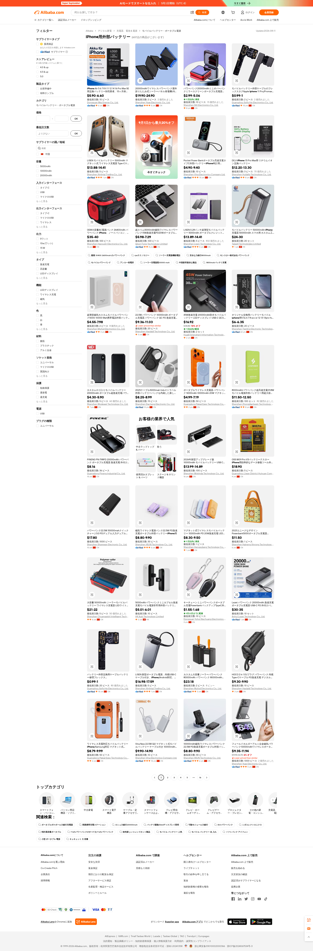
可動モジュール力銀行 (198, 825)
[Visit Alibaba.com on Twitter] (246, 899)
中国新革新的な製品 (188, 262)
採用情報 (45, 880)
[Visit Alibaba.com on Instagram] (253, 899)
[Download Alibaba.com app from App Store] (237, 921)
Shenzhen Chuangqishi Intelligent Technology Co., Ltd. (108, 616)
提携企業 (235, 886)
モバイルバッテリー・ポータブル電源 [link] (161, 30)
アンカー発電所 (127, 262)
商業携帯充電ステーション (94, 825)
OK (76, 118)
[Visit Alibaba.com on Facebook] (233, 899)
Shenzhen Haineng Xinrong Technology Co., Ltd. (253, 544)
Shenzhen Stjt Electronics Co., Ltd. (201, 105)
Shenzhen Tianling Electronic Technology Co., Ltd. (253, 329)
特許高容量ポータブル (51, 832)
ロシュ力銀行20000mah (126, 825)
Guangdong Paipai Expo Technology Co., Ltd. (205, 404)
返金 (186, 880)
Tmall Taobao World (140, 936)
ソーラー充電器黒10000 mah (156, 262)
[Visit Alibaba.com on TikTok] (266, 899)
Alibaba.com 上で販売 (242, 862)
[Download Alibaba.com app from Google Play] (261, 921)
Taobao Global (170, 936)
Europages (203, 936)
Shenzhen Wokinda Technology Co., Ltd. (204, 473)
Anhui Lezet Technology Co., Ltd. (248, 616)
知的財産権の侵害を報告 (196, 886)
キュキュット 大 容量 (79, 839)
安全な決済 (94, 862)
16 (200, 777)
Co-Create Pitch (49, 868)
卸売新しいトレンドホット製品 (136, 832)
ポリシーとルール (97, 893)
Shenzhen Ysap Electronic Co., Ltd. (152, 102)
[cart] (233, 13)
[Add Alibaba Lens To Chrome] (86, 921)
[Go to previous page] (154, 777)
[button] (192, 12)
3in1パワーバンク (225, 825)
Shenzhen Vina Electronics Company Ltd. (204, 174)
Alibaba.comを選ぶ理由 (53, 862)
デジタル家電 (105, 30)
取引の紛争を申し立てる (196, 874)
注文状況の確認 (239, 874)
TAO (182, 936)
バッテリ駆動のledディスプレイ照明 (163, 825)
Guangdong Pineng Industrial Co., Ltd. (106, 473)
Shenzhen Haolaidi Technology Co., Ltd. (155, 331)
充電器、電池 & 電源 (127, 30)
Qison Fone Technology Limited (151, 244)
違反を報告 (189, 893)
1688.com (123, 936)
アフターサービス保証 (99, 880)
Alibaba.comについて (52, 855)
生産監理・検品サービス (100, 886)
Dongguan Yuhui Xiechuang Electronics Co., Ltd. (205, 619)
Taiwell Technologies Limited (246, 244)
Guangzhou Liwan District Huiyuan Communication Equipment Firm (253, 473)
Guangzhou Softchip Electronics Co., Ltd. (252, 102)
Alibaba (89, 30)
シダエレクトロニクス (252, 825)
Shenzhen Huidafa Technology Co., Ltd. (251, 174)
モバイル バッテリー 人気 (171, 832)
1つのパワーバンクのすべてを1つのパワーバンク (92, 832)
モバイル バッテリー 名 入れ (204, 832)
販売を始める (238, 868)
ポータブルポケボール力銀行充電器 (57, 825)
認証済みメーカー (145, 862)
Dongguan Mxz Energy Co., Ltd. (102, 102)
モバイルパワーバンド (101, 262)
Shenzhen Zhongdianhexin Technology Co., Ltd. (253, 404)
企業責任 (45, 874)
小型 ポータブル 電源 (51, 839)
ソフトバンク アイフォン (237, 832)
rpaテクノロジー (141, 255)
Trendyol (191, 936)
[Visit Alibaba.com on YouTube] (259, 899)
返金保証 (92, 868)
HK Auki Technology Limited (149, 616)
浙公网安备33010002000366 (209, 946)
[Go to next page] (207, 777)
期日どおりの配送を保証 (100, 874)
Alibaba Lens (47, 921)
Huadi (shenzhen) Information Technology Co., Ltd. (205, 334)
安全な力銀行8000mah (200, 255)
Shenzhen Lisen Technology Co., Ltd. (202, 244)
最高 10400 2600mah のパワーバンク (108, 255)
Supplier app (172, 921)
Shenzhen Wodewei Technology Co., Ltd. (107, 404)
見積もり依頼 (143, 868)
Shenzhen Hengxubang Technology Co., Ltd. (205, 547)
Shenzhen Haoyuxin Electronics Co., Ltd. (107, 244)
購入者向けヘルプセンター (197, 862)
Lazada (156, 936)
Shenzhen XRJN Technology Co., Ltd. (153, 544)
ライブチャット (192, 868)
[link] (309, 920)
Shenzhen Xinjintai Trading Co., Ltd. (104, 174)
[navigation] (59, 404)
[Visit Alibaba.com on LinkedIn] (240, 899)
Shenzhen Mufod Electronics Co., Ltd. (106, 329)
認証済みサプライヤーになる (246, 880)
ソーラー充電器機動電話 (169, 255)
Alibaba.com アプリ (192, 921)
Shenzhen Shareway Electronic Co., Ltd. (107, 544)
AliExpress (110, 936)
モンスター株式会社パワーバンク (234, 255)
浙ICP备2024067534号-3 (240, 946)
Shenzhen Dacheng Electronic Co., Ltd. (155, 404)
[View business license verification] (185, 946)
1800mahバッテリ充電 (216, 262)
